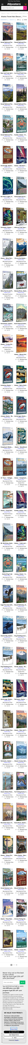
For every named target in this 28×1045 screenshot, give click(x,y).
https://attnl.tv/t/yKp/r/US (9, 1007)
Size (18, 19)
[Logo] (14, 4)
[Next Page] (17, 965)
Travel (8, 13)
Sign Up (22, 982)
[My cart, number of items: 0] (25, 4)
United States (22, 13)
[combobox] (12, 8)
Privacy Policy (14, 1029)
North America (14, 13)
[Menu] (2, 4)
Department (4, 19)
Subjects (3, 13)
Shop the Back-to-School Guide (14, 1)
